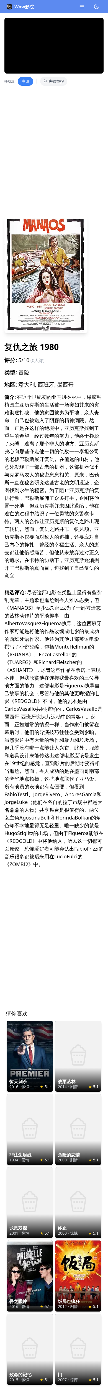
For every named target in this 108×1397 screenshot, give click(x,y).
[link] (30, 1056)
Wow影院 (24, 7)
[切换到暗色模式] (96, 7)
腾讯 (25, 81)
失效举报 (56, 81)
